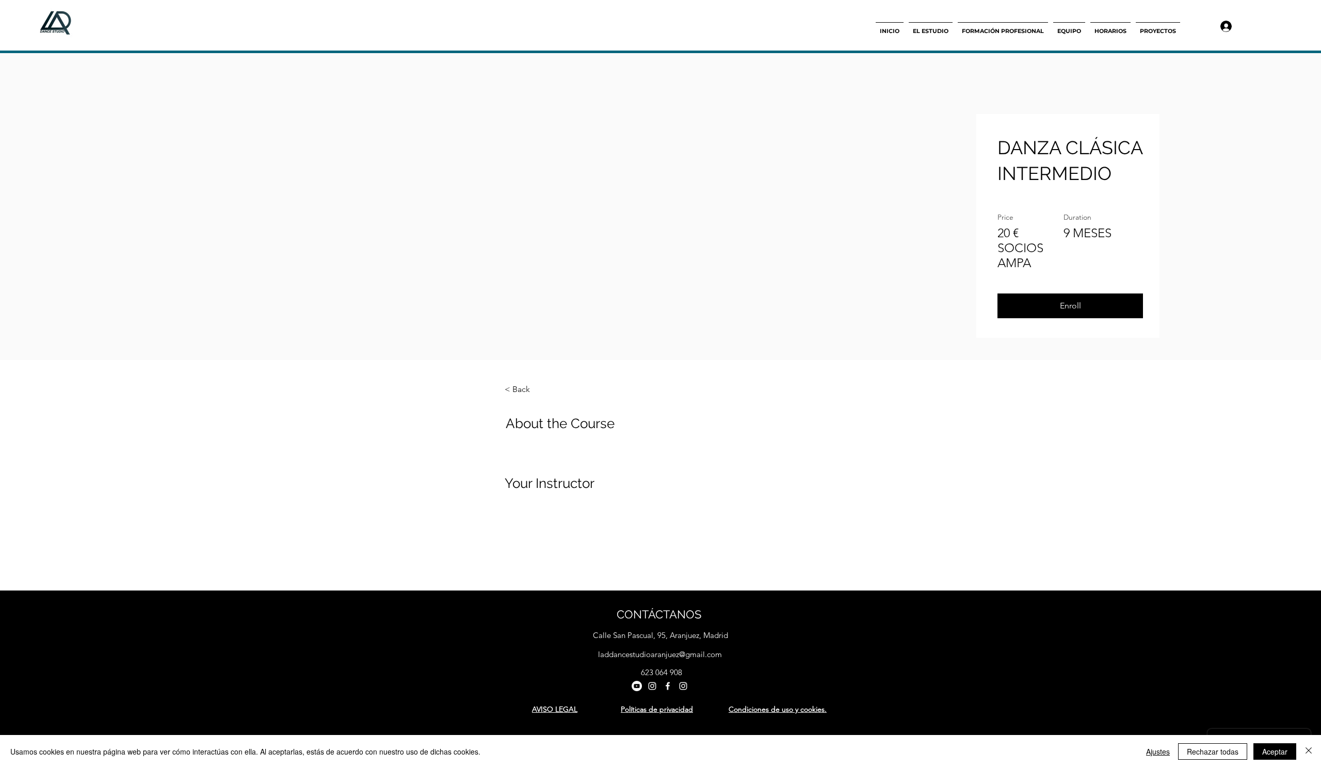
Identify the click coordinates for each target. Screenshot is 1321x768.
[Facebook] (668, 686)
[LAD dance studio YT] (637, 686)
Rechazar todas (1212, 751)
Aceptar (1274, 751)
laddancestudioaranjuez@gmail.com (660, 654)
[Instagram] (652, 686)
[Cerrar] (1308, 751)
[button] (1070, 305)
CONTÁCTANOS (659, 614)
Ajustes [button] (1158, 751)
